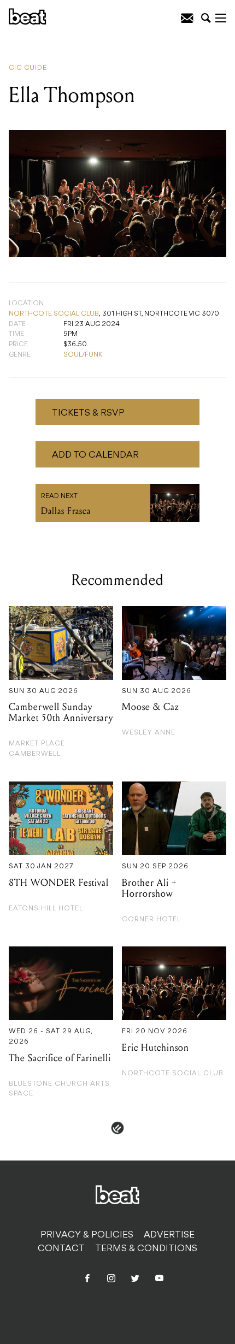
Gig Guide (28, 68)
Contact (61, 1249)
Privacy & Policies (86, 1235)
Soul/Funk (82, 355)
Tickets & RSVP (88, 413)
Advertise (169, 1235)
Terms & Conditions (146, 1249)
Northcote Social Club (54, 314)
